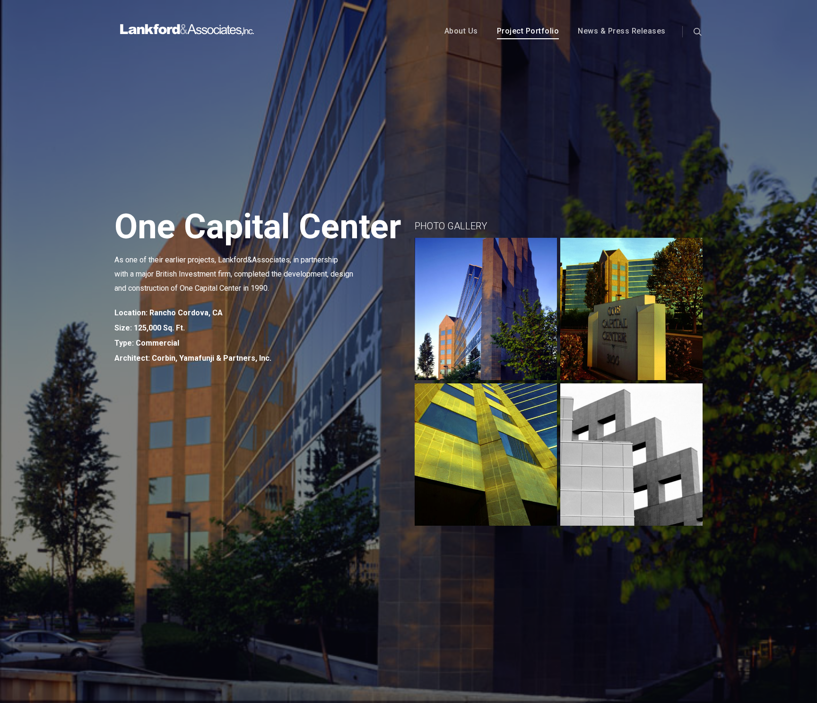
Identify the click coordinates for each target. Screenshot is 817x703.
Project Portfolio (528, 30)
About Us (461, 30)
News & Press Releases (622, 30)
